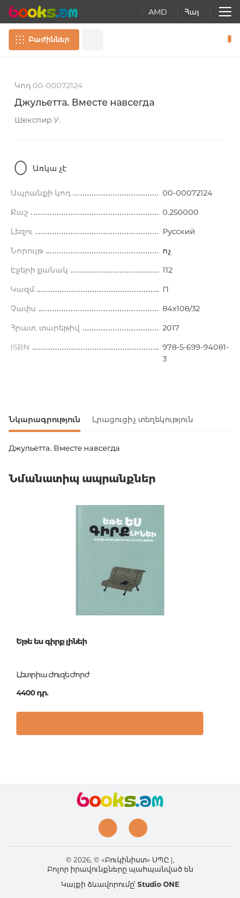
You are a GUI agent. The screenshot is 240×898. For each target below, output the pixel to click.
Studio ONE (158, 884)
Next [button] (225, 592)
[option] (120, 624)
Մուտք (193, 39)
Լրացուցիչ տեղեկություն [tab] (142, 419)
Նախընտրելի (210, 39)
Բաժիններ (49, 39)
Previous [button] (14, 592)
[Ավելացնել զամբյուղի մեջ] (109, 723)
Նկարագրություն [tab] (44, 419)
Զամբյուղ (227, 39)
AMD (158, 11)
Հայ (191, 11)
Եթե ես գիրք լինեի (51, 641)
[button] (219, 726)
